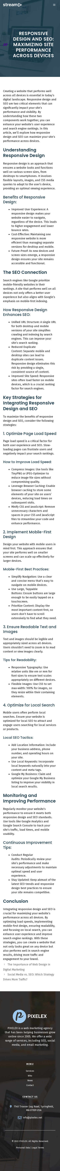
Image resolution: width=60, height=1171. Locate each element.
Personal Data (23, 1147)
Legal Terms (38, 1147)
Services (30, 1071)
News (30, 1080)
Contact (30, 1085)
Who (30, 1075)
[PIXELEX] (12, 5)
